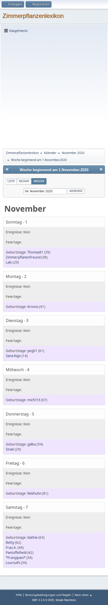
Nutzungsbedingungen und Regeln (48, 595)
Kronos (32, 306)
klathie (32, 537)
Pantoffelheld (16, 552)
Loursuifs (13, 562)
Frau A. (11, 547)
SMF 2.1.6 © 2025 (43, 599)
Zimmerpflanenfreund (23, 257)
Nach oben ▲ (83, 595)
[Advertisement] (54, 90)
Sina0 (10, 449)
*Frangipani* (16, 557)
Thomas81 (35, 252)
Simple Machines (66, 599)
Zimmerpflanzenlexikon (33, 15)
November (25, 208)
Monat (24, 181)
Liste (11, 181)
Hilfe (19, 595)
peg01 (32, 350)
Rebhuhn (34, 493)
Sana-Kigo (13, 356)
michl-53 (33, 400)
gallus (31, 444)
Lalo (9, 262)
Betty (10, 542)
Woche (39, 181)
